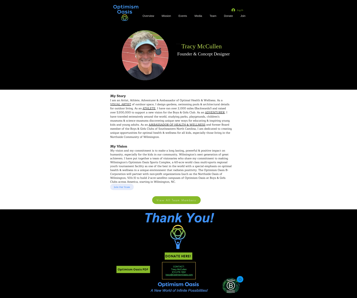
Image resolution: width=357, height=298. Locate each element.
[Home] (240, 279)
